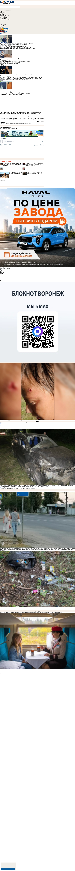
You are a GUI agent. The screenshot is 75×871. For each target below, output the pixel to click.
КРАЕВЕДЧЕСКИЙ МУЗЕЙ (4, 15)
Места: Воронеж (3, 128)
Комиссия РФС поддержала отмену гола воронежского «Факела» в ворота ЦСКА (63, 485)
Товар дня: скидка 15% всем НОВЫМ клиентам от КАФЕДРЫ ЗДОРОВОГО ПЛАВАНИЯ (15, 93)
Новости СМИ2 (2, 180)
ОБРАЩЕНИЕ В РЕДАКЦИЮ (5, 19)
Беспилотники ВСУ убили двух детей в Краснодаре (8, 488)
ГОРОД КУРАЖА (3, 12)
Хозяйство (1, 64)
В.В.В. (1, 11)
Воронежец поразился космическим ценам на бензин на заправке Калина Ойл (13, 46)
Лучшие (5, 144)
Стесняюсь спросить (3, 65)
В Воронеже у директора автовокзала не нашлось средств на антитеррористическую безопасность (16, 123)
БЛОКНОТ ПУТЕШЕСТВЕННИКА (5, 10)
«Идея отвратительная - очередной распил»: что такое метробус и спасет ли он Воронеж (15, 61)
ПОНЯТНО (8, 868)
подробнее (8, 268)
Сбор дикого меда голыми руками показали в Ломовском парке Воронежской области (33, 486)
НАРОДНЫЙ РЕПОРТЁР (4, 17)
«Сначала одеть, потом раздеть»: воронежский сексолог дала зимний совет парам (14, 79)
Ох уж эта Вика (2, 49)
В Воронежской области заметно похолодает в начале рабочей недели (11, 486)
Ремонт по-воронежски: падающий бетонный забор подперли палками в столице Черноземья (14, 548)
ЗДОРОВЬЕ (2, 13)
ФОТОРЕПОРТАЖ (3, 24)
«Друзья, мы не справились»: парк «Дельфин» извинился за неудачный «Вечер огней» (39, 485)
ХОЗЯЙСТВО (2, 25)
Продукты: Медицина (9, 128)
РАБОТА (6, 28)
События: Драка (15, 128)
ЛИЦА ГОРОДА (2, 16)
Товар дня (1, 80)
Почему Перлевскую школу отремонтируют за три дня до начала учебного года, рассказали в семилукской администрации (46, 612)
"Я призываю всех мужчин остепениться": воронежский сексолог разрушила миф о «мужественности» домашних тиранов (20, 78)
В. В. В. (1, 95)
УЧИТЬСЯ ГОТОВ (6, 29)
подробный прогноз (3, 268)
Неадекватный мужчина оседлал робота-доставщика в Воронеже (43, 549)
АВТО (1, 9)
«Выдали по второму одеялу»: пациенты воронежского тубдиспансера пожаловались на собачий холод (17, 48)
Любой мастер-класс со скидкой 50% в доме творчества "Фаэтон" (11, 92)
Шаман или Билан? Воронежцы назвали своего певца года (10, 62)
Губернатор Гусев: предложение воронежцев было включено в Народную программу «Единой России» (15, 422)
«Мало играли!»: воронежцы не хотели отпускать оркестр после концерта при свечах (19, 549)
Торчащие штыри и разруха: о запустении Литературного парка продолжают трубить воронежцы (16, 47)
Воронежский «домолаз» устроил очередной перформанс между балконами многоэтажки (13, 612)
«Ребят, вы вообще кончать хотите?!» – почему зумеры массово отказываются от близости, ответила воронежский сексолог (21, 77)
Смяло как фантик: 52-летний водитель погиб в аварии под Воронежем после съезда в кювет (13, 485)
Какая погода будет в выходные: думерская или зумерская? (10, 63)
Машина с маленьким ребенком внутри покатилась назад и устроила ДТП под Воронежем (40, 548)
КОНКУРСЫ (2, 14)
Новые (1, 144)
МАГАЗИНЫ (5, 33)
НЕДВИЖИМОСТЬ (3, 18)
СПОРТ (1, 23)
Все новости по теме (3, 45)
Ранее (10, 144)
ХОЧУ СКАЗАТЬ (2, 26)
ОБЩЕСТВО (2, 20)
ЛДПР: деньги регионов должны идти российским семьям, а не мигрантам (27, 488)
